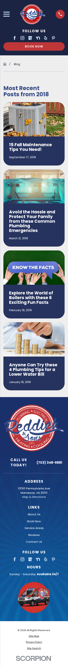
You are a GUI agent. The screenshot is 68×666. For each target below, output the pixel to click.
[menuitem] (34, 636)
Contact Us (34, 542)
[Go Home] (4, 64)
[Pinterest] (53, 38)
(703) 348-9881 (49, 462)
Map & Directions (34, 497)
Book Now (34, 46)
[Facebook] (15, 38)
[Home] (32, 14)
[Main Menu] (6, 14)
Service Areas (34, 528)
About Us (34, 514)
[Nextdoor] (38, 38)
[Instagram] (22, 38)
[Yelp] (46, 38)
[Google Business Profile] (30, 38)
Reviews (34, 535)
